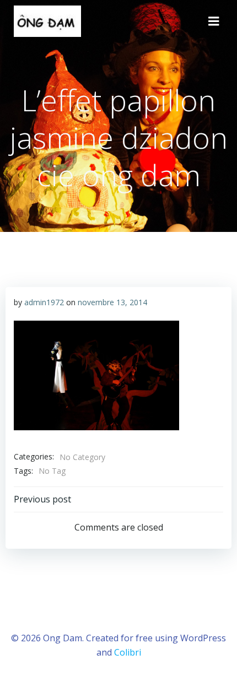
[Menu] (213, 21)
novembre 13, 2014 (112, 302)
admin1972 (44, 302)
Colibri (127, 652)
